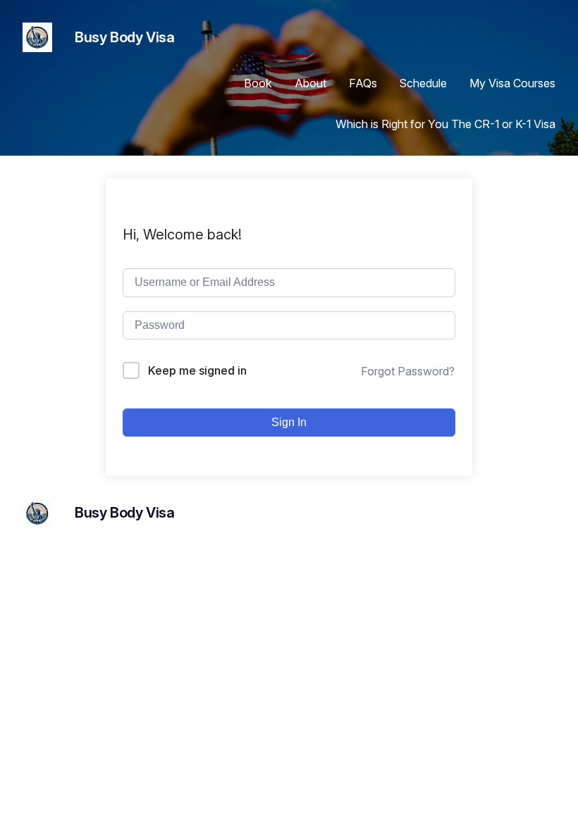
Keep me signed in (197, 370)
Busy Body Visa (124, 37)
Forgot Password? (408, 371)
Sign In (289, 422)
